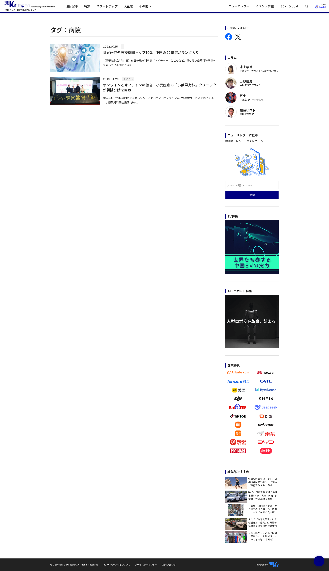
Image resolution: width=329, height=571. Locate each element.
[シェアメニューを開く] (319, 561)
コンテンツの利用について (116, 564)
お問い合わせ (169, 564)
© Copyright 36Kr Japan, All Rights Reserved (74, 564)
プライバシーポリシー (146, 564)
